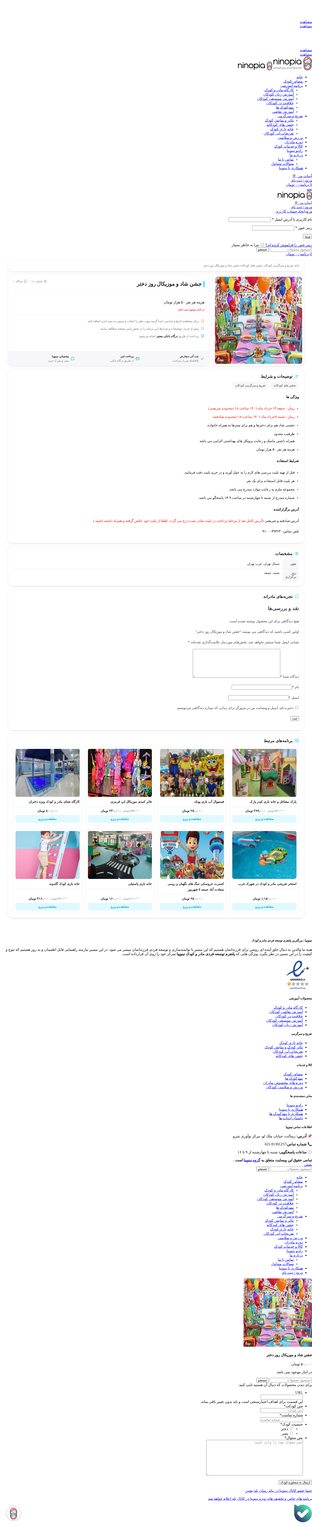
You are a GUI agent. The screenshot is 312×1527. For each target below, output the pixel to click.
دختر (284, 1429)
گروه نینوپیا (252, 1160)
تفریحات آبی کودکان (279, 133)
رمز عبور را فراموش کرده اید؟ (288, 245)
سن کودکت (293, 1406)
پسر (285, 1433)
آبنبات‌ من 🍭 (303, 203)
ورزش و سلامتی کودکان (284, 1087)
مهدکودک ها (294, 1078)
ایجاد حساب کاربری (290, 211)
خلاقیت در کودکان (280, 103)
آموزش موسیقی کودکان (275, 99)
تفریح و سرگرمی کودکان (277, 265)
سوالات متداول (282, 164)
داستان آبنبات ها (291, 1118)
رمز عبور (303, 228)
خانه (296, 265)
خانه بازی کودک (282, 129)
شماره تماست (291, 1415)
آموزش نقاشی (283, 112)
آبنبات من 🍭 (302, 176)
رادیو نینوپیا (295, 1105)
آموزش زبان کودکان (278, 94)
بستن (308, 1164)
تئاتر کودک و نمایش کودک (284, 1047)
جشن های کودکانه (280, 125)
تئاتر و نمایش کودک (279, 120)
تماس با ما (286, 159)
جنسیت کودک (291, 1424)
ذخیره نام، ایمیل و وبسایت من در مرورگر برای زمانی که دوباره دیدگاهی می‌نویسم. (235, 708)
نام (295, 687)
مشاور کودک (293, 1074)
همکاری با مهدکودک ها (286, 1114)
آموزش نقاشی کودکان (286, 1012)
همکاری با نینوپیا (291, 1109)
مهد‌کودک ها (285, 107)
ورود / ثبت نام (292, 1272)
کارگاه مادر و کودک (279, 90)
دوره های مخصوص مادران (283, 1083)
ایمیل (294, 697)
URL (299, 1392)
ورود (307, 236)
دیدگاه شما (289, 676)
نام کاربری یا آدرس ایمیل (292, 219)
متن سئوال (294, 1438)
